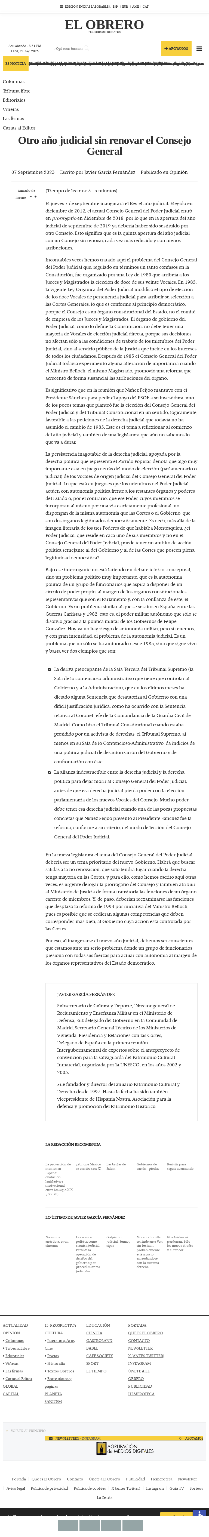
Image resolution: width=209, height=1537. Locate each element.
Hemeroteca (161, 1479)
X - (79, 1438)
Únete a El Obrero (104, 1479)
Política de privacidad (49, 1488)
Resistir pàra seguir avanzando (180, 1166)
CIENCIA (94, 1333)
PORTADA (137, 1325)
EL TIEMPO (96, 1371)
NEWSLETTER (140, 1348)
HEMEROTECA (141, 1394)
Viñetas (12, 1363)
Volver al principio (28, 1430)
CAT (146, 6)
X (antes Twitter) (126, 1488)
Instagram (155, 1488)
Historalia (56, 1363)
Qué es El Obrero (46, 1479)
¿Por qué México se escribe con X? (89, 1166)
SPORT (92, 1363)
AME (135, 6)
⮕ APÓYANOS (176, 48)
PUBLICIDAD (140, 1386)
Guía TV (177, 1488)
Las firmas (14, 1371)
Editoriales (14, 1356)
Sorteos (196, 1488)
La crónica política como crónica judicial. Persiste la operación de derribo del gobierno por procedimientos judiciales (88, 1254)
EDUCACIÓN (98, 1325)
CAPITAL (11, 1394)
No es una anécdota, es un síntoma (57, 1241)
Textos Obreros (60, 1371)
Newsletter (187, 1479)
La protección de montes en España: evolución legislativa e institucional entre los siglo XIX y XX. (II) (59, 1179)
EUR (125, 6)
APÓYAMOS (194, 1438)
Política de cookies (90, 1488)
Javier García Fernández (109, 171)
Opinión (179, 171)
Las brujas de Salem (116, 1166)
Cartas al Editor (18, 1378)
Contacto (75, 1479)
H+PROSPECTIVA (60, 1325)
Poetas (53, 1356)
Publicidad (135, 1479)
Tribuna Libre (17, 1348)
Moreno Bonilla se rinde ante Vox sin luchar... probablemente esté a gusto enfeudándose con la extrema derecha (149, 1252)
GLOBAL (10, 1386)
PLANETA (53, 1394)
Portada (19, 1479)
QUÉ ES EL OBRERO (145, 1333)
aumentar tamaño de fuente (35, 196)
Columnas (14, 1340)
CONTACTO (139, 1340)
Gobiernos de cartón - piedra (148, 1166)
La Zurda (104, 1497)
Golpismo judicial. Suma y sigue (118, 1241)
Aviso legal (16, 1488)
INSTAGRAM (139, 1363)
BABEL (92, 1348)
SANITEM (53, 1401)
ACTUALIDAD (15, 1325)
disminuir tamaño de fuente (31, 196)
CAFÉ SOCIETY (99, 1356)
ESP (115, 6)
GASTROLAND (99, 1340)
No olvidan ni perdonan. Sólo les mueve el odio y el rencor (180, 1243)
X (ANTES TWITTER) (146, 1356)
